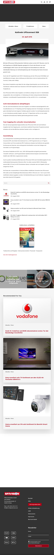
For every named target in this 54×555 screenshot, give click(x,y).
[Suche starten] (48, 183)
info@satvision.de (13, 508)
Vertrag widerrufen (34, 504)
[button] (50, 2)
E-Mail (29, 536)
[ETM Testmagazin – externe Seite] (27, 248)
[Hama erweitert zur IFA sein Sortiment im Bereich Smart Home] (27, 407)
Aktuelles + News (9, 325)
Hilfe (29, 501)
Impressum (31, 516)
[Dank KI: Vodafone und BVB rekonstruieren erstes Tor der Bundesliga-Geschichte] (27, 317)
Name (29, 531)
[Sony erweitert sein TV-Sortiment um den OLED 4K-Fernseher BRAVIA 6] (27, 360)
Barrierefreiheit (32, 519)
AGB (29, 511)
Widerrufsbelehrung (33, 508)
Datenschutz (31, 513)
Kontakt (30, 498)
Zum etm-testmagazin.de (10, 254)
